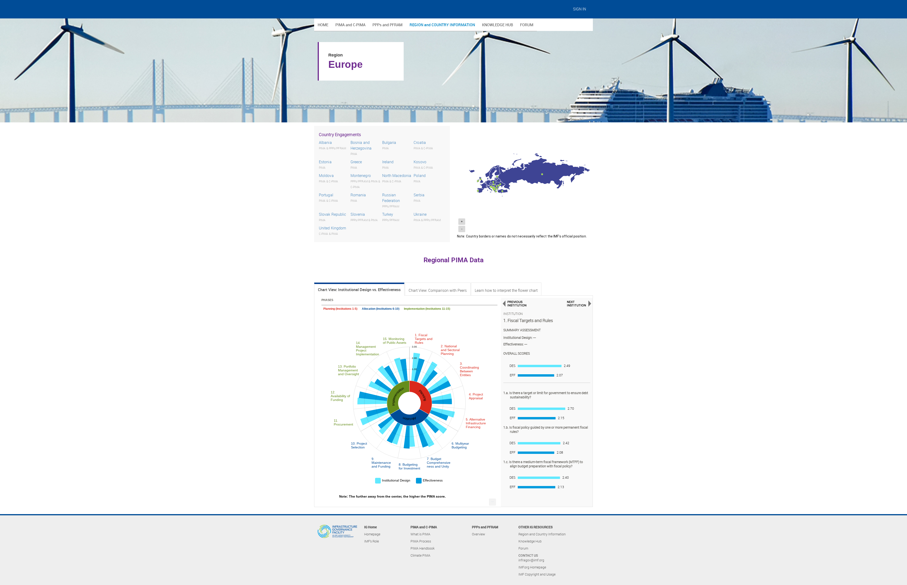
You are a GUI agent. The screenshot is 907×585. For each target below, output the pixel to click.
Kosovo (420, 161)
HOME (323, 24)
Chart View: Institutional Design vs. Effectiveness (359, 289)
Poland (420, 175)
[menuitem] (492, 502)
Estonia (325, 161)
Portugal (326, 195)
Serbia (419, 195)
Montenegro (361, 175)
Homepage (372, 534)
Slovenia (358, 214)
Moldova (326, 175)
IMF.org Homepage (532, 567)
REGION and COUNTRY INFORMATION (442, 24)
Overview (478, 534)
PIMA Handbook (423, 548)
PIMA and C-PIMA (350, 24)
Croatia (420, 142)
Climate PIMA (420, 555)
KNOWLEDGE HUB (497, 24)
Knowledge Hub (530, 541)
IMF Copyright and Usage (537, 574)
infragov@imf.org (531, 560)
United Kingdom (332, 228)
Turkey (387, 214)
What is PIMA (420, 534)
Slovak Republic (332, 214)
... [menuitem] (492, 501)
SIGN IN (579, 9)
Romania (358, 195)
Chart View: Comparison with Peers (438, 290)
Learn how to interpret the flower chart (506, 290)
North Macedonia (396, 175)
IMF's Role (371, 541)
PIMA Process (421, 541)
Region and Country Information (542, 534)
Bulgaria (389, 142)
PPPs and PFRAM (387, 24)
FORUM (526, 24)
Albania (325, 142)
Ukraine (420, 214)
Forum (523, 548)
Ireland (388, 161)
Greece (356, 161)
